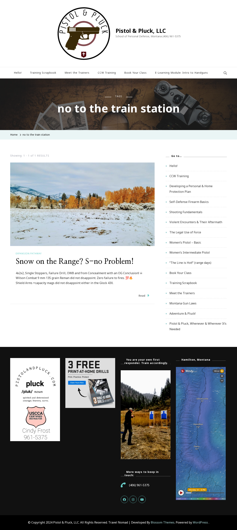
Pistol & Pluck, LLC (141, 31)
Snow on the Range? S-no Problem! (75, 261)
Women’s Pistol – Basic (185, 242)
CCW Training (107, 72)
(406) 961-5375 (139, 485)
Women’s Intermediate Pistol (189, 252)
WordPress (200, 522)
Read (141, 295)
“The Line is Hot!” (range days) (190, 263)
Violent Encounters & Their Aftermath (195, 222)
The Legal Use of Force (185, 232)
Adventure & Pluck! (182, 313)
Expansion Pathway (29, 253)
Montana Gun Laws (182, 303)
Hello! (18, 72)
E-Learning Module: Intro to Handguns (181, 72)
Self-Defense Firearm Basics (189, 202)
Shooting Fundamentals (185, 212)
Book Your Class (135, 72)
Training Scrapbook (43, 72)
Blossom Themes (162, 522)
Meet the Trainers (77, 72)
